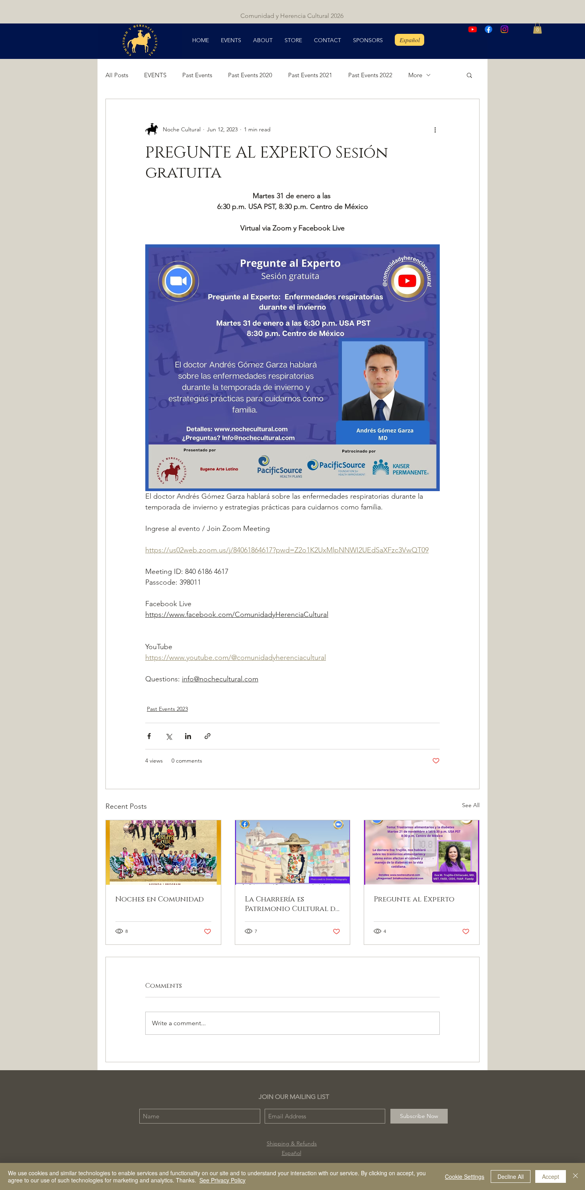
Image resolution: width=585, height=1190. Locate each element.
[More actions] (435, 129)
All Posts (116, 75)
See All (471, 805)
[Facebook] (488, 29)
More (415, 75)
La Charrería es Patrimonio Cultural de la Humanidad (292, 904)
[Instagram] (504, 29)
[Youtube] (473, 29)
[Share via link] (207, 736)
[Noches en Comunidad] (163, 852)
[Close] (575, 1176)
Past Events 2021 (310, 75)
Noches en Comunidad (159, 899)
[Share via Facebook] (149, 736)
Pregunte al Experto (414, 899)
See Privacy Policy (222, 1180)
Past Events (197, 75)
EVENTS (155, 75)
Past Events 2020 (250, 75)
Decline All (510, 1176)
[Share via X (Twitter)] (168, 736)
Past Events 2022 (370, 75)
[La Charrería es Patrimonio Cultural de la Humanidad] (292, 852)
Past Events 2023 (167, 708)
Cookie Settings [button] (464, 1176)
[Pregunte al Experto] (421, 852)
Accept (550, 1176)
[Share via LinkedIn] (188, 736)
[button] (537, 28)
